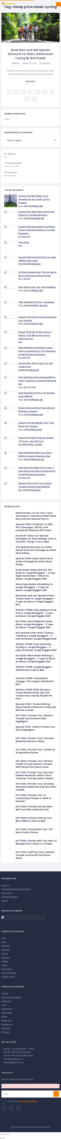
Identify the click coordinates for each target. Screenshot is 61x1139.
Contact (4, 901)
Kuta (3, 938)
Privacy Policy (7, 893)
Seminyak (5, 950)
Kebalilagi (16, 63)
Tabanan (5, 961)
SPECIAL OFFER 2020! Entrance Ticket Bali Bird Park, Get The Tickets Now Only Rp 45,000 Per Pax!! (34, 694)
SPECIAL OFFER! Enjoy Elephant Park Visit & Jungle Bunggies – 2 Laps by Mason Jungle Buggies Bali (36, 613)
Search (53, 119)
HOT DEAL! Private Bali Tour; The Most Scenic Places (34, 831)
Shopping (5, 1028)
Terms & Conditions (9, 897)
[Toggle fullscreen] (7, 1134)
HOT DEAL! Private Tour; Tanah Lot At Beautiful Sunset (35, 751)
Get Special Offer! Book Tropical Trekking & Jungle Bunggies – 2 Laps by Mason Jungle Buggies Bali (36, 635)
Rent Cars (5, 1032)
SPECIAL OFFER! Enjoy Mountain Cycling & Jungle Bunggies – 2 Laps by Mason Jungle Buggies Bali (36, 647)
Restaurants (6, 1020)
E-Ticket (4, 993)
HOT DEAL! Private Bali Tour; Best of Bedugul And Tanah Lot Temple (36, 842)
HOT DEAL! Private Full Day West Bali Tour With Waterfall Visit (34, 808)
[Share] (4, 1134)
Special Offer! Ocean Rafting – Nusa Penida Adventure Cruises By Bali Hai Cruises (36, 707)
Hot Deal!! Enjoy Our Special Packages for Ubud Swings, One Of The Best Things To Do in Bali (36, 538)
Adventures (6, 1001)
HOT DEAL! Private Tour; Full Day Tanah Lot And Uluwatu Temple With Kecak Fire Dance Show (34, 764)
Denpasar (5, 957)
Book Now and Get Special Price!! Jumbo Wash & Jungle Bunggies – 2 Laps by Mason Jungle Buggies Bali (35, 600)
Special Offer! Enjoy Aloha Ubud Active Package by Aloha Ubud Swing (34, 561)
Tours (3, 1005)
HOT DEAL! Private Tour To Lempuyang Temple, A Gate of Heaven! (33, 798)
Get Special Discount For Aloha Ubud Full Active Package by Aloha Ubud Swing (36, 550)
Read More (30, 81)
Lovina (4, 965)
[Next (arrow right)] (4, 1137)
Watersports (6, 1009)
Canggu (4, 954)
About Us (5, 885)
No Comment (44, 63)
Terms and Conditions (27, 1101)
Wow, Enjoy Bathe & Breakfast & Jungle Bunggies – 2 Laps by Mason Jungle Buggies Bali (34, 587)
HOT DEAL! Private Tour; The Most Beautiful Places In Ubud (35, 740)
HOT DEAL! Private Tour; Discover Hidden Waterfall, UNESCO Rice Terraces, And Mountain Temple (35, 775)
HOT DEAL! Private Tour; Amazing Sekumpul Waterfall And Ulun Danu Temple (36, 786)
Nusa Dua (5, 946)
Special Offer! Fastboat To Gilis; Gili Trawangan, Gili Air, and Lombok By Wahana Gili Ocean (34, 527)
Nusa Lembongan (9, 973)
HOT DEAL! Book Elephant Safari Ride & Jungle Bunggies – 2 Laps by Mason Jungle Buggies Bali (34, 624)
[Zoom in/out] (9, 1134)
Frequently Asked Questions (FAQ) (16, 889)
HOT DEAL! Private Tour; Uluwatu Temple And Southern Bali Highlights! (34, 718)
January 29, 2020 (29, 63)
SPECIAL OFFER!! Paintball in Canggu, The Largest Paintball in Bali (35, 681)
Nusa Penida (6, 969)
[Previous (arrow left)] (1, 1137)
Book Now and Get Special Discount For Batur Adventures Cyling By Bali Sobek (30, 54)
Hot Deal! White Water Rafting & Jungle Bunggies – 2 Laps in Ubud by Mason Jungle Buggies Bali (35, 658)
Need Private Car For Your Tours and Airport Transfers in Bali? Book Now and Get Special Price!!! (36, 515)
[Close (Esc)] (1, 1134)
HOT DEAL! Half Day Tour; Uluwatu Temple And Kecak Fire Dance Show (35, 855)
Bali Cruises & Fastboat (11, 997)
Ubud (3, 942)
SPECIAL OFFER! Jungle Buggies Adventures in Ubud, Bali (34, 668)
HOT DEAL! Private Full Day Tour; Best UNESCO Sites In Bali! (34, 819)
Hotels (4, 1016)
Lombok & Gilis (8, 977)
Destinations (6, 1013)
